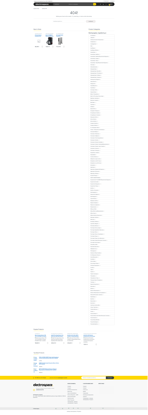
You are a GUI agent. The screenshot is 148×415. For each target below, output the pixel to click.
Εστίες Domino (93, 119)
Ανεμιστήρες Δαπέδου (94, 54)
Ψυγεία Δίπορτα (93, 313)
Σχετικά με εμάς (71, 398)
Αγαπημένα (112, 1)
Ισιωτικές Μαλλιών (94, 156)
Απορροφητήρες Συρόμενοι (95, 77)
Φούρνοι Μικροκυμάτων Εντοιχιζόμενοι (97, 292)
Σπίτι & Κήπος (93, 261)
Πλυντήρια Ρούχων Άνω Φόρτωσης (97, 238)
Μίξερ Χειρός (93, 213)
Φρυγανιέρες (93, 300)
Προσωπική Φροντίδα (94, 246)
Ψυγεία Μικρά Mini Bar (94, 319)
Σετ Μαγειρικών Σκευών (95, 254)
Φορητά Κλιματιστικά (94, 284)
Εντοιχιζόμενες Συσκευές (95, 114)
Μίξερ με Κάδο (93, 208)
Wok (91, 45)
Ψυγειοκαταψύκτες (94, 323)
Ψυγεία (91, 311)
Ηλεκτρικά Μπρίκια (94, 131)
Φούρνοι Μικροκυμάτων (95, 290)
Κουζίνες (92, 188)
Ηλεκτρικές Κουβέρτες (94, 135)
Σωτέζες (92, 267)
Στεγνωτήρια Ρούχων (94, 263)
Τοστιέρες (92, 282)
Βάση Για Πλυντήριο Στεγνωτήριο (96, 96)
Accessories (92, 35)
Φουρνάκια (92, 286)
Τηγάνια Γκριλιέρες (94, 273)
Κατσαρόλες (92, 165)
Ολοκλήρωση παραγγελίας (88, 394)
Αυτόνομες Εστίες (93, 89)
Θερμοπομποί (92, 154)
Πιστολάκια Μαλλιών (94, 225)
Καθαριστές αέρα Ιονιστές (95, 158)
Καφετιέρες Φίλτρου (94, 173)
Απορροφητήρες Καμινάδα (95, 71)
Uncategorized (93, 43)
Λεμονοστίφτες (93, 198)
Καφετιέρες (47, 33)
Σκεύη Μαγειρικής (93, 257)
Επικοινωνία (70, 391)
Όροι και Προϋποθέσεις (72, 393)
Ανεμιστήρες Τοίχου (94, 60)
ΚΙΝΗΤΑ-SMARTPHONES (95, 177)
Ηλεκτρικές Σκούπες (94, 140)
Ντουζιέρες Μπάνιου (94, 221)
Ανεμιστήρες (92, 52)
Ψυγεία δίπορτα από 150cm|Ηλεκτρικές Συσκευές (99, 315)
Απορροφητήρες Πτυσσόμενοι (96, 73)
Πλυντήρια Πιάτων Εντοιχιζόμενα (96, 234)
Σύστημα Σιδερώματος (94, 265)
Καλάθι (84, 391)
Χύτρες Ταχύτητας (94, 307)
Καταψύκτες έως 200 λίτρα (95, 162)
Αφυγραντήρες (93, 91)
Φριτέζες (92, 298)
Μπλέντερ (92, 219)
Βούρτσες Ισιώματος (94, 100)
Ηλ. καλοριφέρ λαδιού (59, 33)
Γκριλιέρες (92, 104)
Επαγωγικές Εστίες (94, 117)
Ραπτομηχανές (93, 250)
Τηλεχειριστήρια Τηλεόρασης (96, 280)
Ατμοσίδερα (92, 87)
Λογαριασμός (106, 1)
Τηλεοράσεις (92, 275)
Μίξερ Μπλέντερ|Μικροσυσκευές (96, 211)
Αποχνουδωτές (93, 81)
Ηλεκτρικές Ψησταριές (94, 150)
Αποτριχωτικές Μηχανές (95, 79)
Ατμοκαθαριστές (93, 85)
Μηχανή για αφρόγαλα (94, 204)
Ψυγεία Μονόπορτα (94, 321)
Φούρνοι (92, 288)
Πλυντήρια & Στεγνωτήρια (95, 227)
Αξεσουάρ (92, 64)
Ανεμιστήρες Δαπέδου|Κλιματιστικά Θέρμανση (99, 56)
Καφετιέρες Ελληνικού (94, 171)
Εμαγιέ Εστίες (93, 108)
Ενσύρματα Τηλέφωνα (94, 110)
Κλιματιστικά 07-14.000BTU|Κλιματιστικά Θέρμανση (100, 179)
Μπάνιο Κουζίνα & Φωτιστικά (95, 215)
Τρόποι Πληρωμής (71, 399)
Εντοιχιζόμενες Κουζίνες (95, 112)
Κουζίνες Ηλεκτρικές (94, 190)
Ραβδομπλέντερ (93, 248)
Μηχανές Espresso (94, 202)
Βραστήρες (92, 102)
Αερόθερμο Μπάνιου (94, 50)
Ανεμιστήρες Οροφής (94, 58)
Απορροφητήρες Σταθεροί (95, 75)
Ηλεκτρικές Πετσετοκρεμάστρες (96, 137)
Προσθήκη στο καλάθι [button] (41, 47)
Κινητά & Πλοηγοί (93, 175)
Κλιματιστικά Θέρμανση (95, 183)
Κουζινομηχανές (93, 192)
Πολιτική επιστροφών (72, 396)
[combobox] (60, 4)
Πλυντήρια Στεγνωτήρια (95, 242)
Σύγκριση (85, 396)
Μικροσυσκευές (93, 206)
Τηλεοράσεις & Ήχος (94, 277)
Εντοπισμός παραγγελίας (72, 389)
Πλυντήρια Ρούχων (94, 236)
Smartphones (92, 41)
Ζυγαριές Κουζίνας (94, 123)
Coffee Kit (92, 37)
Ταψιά (91, 269)
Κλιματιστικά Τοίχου (94, 185)
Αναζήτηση (91, 21)
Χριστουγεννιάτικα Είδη (94, 305)
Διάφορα (92, 106)
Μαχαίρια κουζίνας (94, 200)
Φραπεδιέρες (93, 296)
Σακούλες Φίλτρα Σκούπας (95, 252)
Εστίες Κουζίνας (93, 121)
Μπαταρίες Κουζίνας (94, 217)
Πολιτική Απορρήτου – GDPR (73, 394)
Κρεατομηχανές (93, 196)
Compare (69, 386)
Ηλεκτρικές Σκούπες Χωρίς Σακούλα (97, 146)
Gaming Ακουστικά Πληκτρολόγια (96, 39)
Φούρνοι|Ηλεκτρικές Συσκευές (96, 294)
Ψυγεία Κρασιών (93, 317)
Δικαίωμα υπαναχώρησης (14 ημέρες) (74, 411)
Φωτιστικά (92, 303)
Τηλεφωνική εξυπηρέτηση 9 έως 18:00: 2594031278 (43, 1)
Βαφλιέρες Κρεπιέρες (94, 98)
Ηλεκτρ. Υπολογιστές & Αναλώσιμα (97, 129)
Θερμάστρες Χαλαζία (94, 152)
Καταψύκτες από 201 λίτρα (95, 160)
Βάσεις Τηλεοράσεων (94, 94)
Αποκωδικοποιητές (93, 66)
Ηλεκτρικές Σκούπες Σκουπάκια (96, 142)
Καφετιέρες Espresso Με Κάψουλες (97, 169)
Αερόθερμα (92, 48)
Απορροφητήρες (93, 68)
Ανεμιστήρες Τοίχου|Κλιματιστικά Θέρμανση (98, 62)
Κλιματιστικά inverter (94, 181)
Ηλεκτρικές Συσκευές (38, 33)
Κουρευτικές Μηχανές (94, 194)
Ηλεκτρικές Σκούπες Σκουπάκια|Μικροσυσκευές (99, 144)
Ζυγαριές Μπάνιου (94, 125)
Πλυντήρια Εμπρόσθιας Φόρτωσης (97, 229)
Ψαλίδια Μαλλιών (93, 309)
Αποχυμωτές (92, 83)
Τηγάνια (92, 271)
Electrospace (36, 408)
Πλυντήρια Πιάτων (94, 231)
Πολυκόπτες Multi (93, 244)
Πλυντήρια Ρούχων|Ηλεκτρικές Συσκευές (98, 240)
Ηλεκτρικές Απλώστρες (94, 133)
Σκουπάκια (92, 259)
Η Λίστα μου (85, 389)
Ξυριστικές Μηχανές (94, 223)
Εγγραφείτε (110, 377)
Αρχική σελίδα (36, 8)
